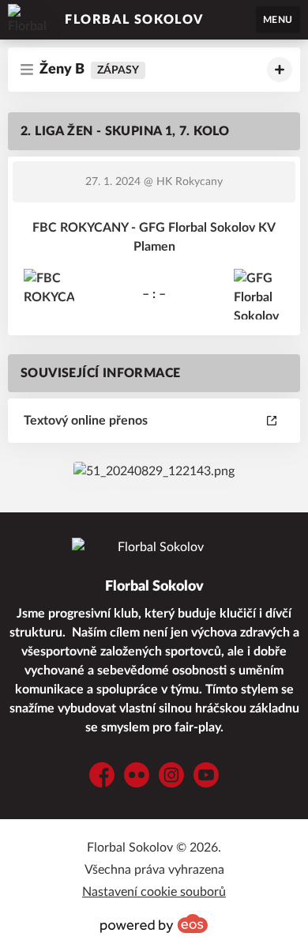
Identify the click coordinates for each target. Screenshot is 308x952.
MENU (278, 20)
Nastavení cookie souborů (154, 892)
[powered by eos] (154, 923)
